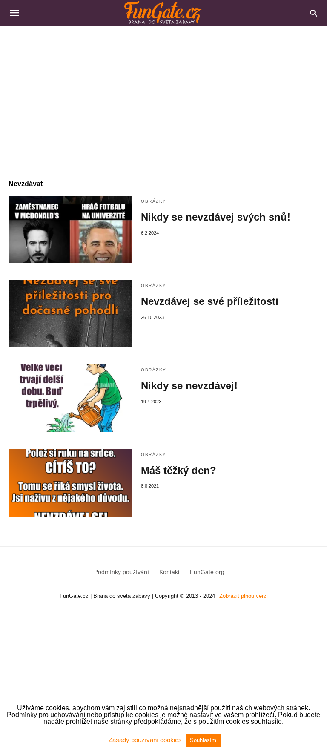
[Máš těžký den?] (70, 483)
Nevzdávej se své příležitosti (209, 301)
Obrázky (153, 201)
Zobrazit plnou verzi (243, 596)
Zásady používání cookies (146, 739)
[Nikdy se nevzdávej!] (70, 398)
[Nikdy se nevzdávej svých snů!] (70, 229)
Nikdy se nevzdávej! (189, 385)
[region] (163, 98)
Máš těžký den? (178, 470)
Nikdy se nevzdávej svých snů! (215, 217)
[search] (313, 13)
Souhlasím (203, 740)
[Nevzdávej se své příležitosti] (70, 313)
